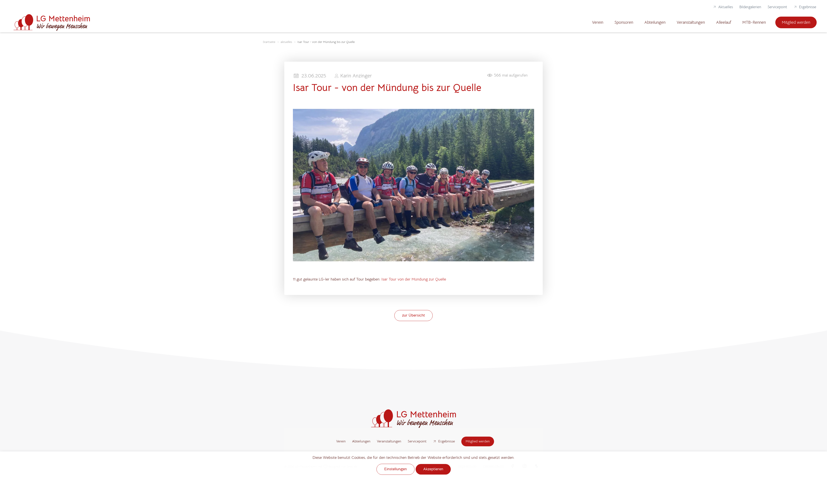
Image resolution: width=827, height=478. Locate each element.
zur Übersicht (413, 315)
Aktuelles (725, 7)
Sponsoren (623, 22)
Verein (597, 22)
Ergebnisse (807, 7)
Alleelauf (723, 22)
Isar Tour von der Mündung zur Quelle (413, 279)
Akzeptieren (433, 469)
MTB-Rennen (754, 22)
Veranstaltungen (691, 22)
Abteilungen (654, 22)
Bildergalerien (750, 7)
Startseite (269, 42)
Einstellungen (395, 469)
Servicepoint (777, 7)
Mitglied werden (796, 22)
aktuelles (286, 42)
